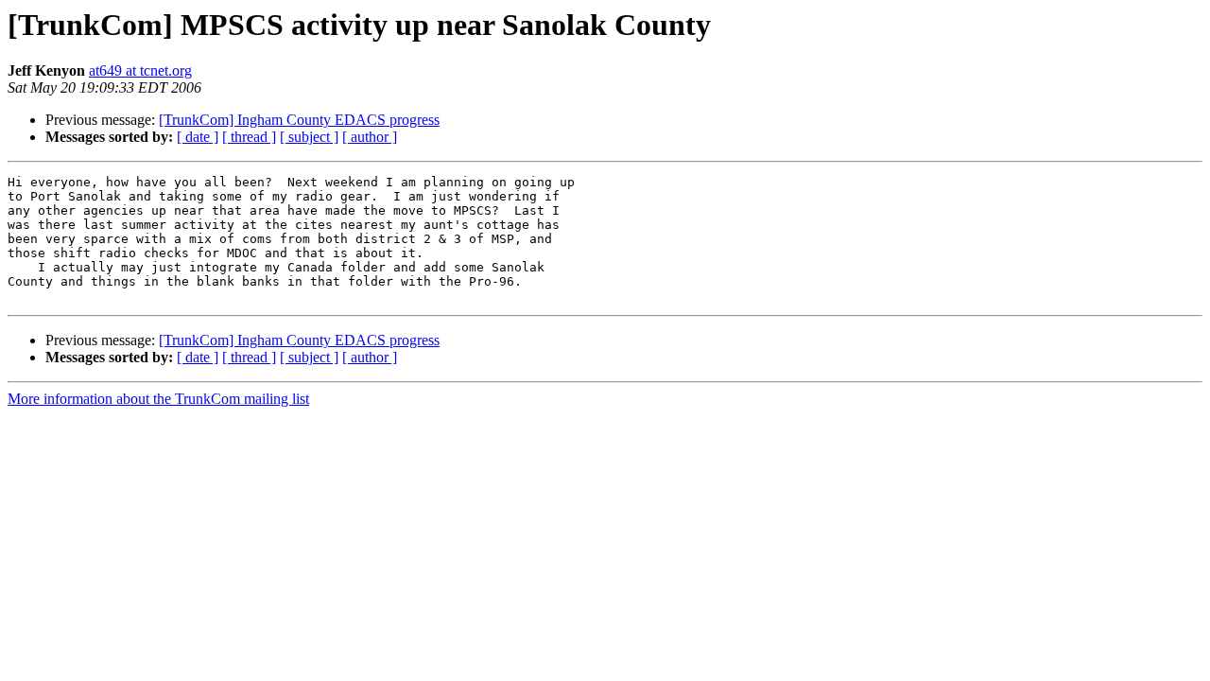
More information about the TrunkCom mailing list (158, 399)
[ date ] (197, 137)
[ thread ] (249, 137)
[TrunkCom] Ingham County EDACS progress (299, 120)
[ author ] (369, 137)
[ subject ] (309, 137)
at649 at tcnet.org (140, 70)
